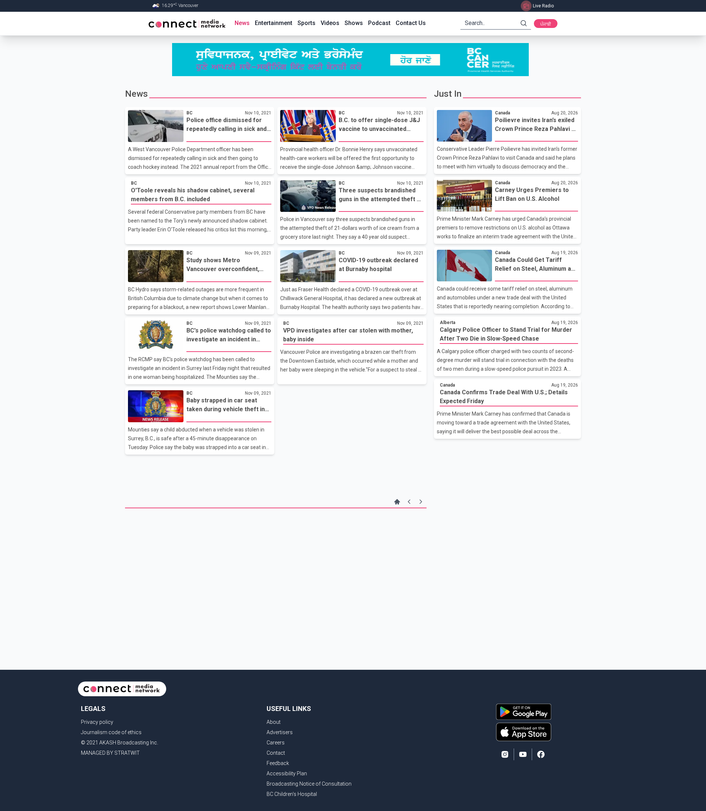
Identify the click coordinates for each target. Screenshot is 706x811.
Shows (354, 22)
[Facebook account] (541, 754)
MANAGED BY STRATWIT (110, 753)
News (242, 22)
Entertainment (273, 22)
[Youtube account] (523, 754)
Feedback (278, 763)
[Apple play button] (523, 732)
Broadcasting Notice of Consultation (309, 784)
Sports (306, 22)
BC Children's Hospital (292, 794)
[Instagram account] (505, 754)
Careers (276, 743)
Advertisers (280, 732)
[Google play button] (523, 712)
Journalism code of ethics (111, 732)
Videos (330, 22)
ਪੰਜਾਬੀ (545, 24)
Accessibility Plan (287, 773)
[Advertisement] (275, 567)
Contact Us (411, 22)
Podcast (379, 22)
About (274, 722)
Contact (276, 753)
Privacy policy (97, 722)
